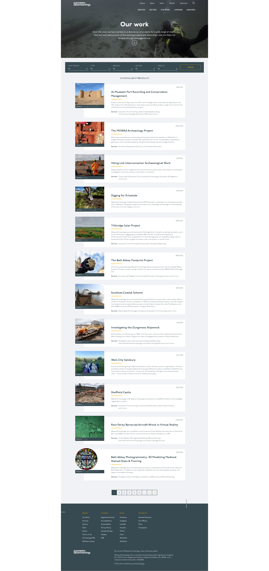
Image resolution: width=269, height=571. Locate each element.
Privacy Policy (106, 528)
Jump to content (134, 42)
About (142, 3)
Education (94, 145)
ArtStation (123, 541)
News (152, 3)
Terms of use (87, 534)
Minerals (86, 342)
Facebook (123, 517)
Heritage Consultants (138, 311)
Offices (172, 3)
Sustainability (106, 524)
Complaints (142, 528)
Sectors (153, 10)
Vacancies (183, 3)
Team (162, 3)
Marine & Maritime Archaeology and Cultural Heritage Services (142, 343)
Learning (178, 10)
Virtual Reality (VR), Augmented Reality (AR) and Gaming (139, 438)
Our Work (165, 10)
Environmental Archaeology (148, 176)
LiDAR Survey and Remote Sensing (161, 477)
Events (84, 531)
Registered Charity (107, 517)
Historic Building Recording (149, 112)
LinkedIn (123, 524)
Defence (85, 307)
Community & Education (153, 146)
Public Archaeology (90, 210)
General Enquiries (144, 517)
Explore (85, 513)
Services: (114, 112)
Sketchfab (123, 538)
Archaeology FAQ (88, 538)
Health (85, 374)
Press (140, 524)
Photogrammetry (162, 276)
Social (122, 513)
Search (193, 3)
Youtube (123, 528)
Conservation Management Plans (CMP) (133, 114)
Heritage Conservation (91, 106)
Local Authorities (89, 404)
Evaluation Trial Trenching (128, 112)
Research (86, 145)
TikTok (122, 531)
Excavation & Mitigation (168, 176)
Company (104, 513)
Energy (85, 177)
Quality (104, 534)
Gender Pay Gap (107, 531)
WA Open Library (88, 541)
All (69, 69)
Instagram (123, 521)
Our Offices (142, 521)
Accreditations (106, 521)
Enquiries (191, 10)
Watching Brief (124, 311)
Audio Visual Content (166, 406)
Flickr (122, 534)
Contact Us (142, 513)
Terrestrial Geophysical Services (130, 146)
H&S (102, 538)
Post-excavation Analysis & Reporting (152, 244)
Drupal (141, 564)
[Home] (82, 4)
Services (141, 10)
